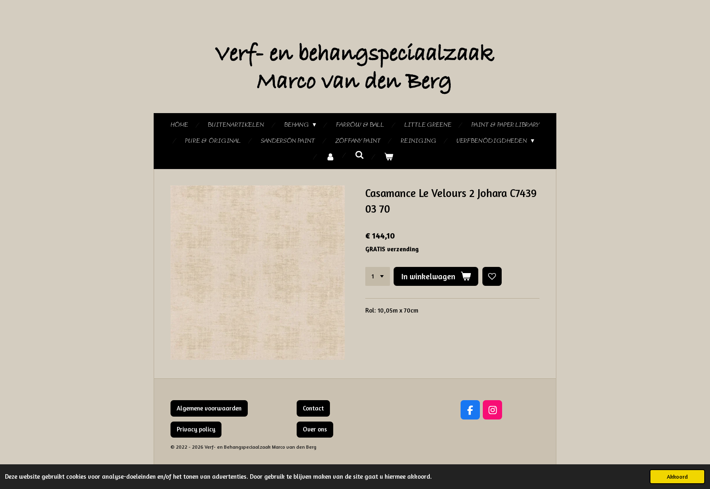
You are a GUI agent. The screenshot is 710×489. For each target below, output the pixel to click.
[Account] (330, 157)
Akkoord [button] (677, 476)
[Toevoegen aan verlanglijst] (492, 276)
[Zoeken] (359, 155)
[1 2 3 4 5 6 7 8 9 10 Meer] (377, 276)
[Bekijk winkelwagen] (389, 157)
